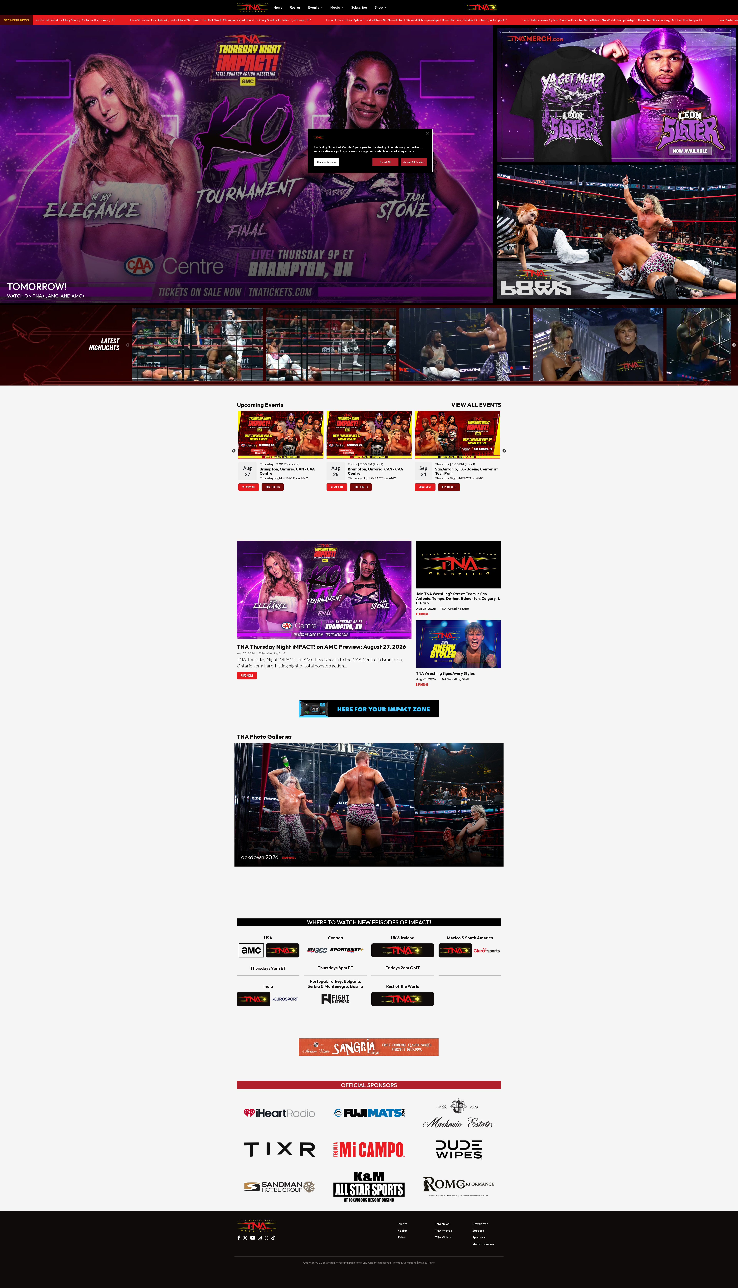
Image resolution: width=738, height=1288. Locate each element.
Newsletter (480, 1224)
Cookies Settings (326, 162)
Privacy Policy (426, 1262)
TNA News (442, 1224)
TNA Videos (443, 1237)
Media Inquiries (483, 1244)
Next (734, 345)
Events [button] (314, 7)
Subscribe (359, 7)
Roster (295, 7)
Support (478, 1230)
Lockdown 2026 (258, 857)
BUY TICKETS (273, 487)
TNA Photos (443, 1230)
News (277, 7)
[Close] (427, 133)
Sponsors (478, 1237)
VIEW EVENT (248, 487)
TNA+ (402, 1237)
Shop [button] (379, 7)
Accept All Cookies (414, 162)
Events (402, 1224)
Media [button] (335, 7)
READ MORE (247, 676)
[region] (370, 151)
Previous (128, 345)
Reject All (385, 162)
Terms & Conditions (404, 1262)
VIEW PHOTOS (289, 858)
